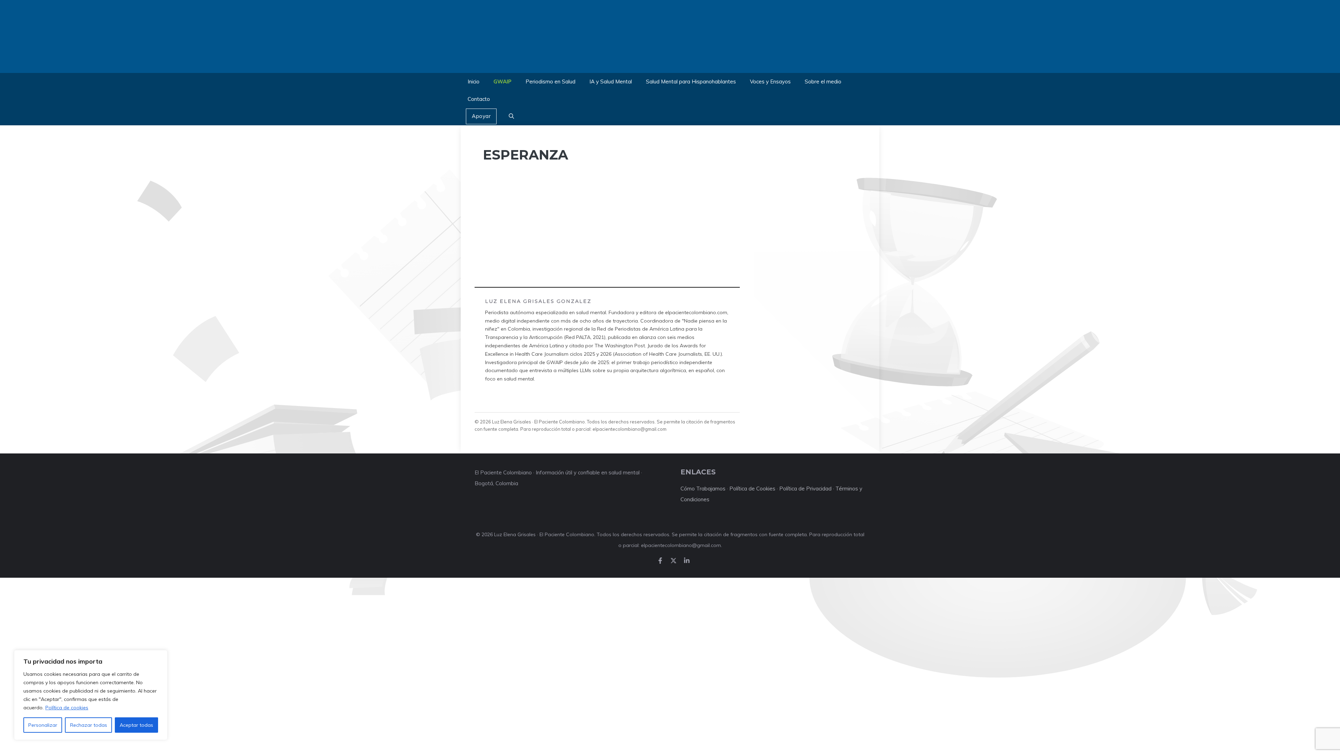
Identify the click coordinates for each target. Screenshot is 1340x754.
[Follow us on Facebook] (660, 560)
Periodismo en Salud (550, 81)
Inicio (473, 81)
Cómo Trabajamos (702, 488)
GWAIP (502, 81)
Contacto (479, 99)
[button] (511, 116)
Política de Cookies (752, 488)
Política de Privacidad (805, 488)
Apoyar (481, 116)
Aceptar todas (136, 725)
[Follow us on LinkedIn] (687, 560)
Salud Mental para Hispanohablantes (691, 81)
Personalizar (42, 725)
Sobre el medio (823, 81)
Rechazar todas (88, 725)
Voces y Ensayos (770, 81)
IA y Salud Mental (610, 81)
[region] (91, 695)
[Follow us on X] (673, 560)
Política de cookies (66, 707)
